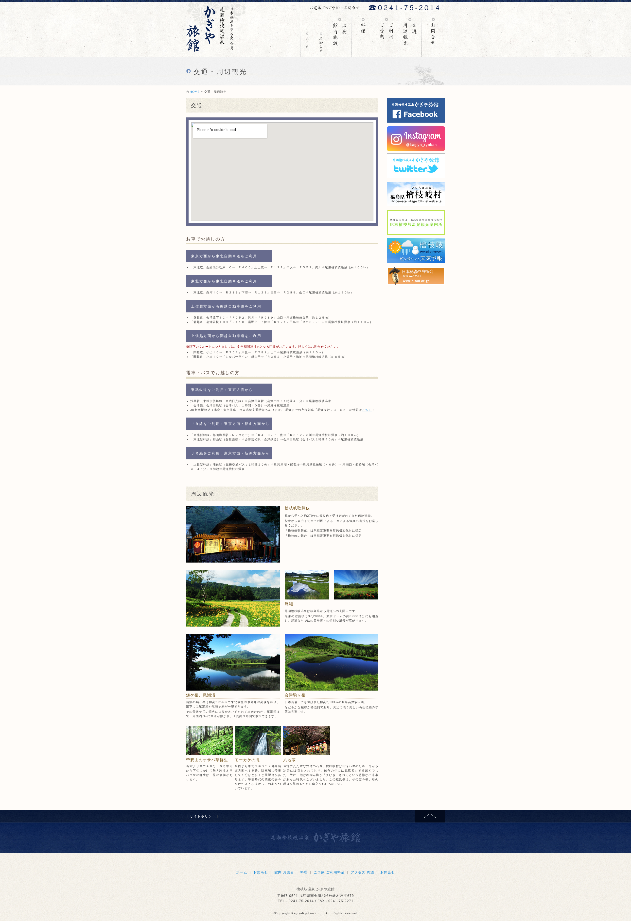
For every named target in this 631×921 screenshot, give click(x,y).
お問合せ (433, 35)
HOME (195, 92)
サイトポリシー (203, 816)
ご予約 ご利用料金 (386, 35)
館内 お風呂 (339, 35)
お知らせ (321, 35)
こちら (367, 410)
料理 (363, 35)
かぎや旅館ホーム (307, 35)
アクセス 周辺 (409, 35)
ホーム (241, 872)
